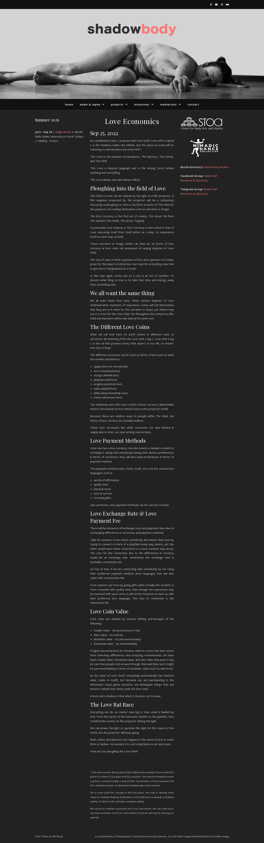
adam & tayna (90, 104)
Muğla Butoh (63, 132)
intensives (141, 104)
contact (193, 104)
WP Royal (57, 836)
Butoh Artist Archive (216, 167)
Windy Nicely (203, 836)
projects (117, 104)
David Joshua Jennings (145, 836)
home (69, 104)
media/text (168, 104)
